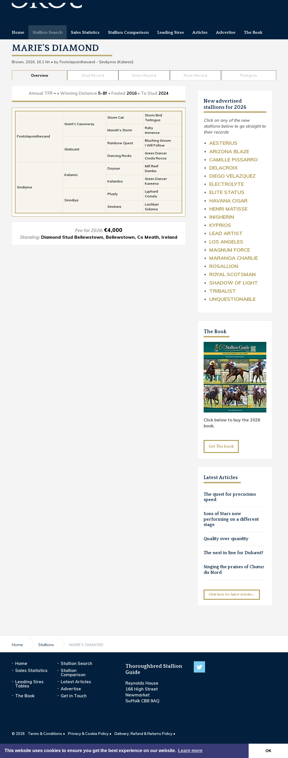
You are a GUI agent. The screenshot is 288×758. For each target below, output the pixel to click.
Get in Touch (74, 696)
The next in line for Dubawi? (233, 552)
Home (21, 663)
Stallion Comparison (73, 672)
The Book (215, 332)
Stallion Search (76, 663)
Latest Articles (76, 682)
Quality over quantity (226, 538)
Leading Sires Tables (29, 684)
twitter (199, 667)
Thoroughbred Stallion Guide (47, 10)
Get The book (221, 446)
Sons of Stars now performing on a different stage (231, 519)
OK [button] (268, 750)
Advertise (71, 689)
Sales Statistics (31, 670)
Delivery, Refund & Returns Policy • (144, 733)
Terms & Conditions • (46, 733)
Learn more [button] (190, 750)
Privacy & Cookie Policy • (89, 733)
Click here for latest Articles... (232, 594)
